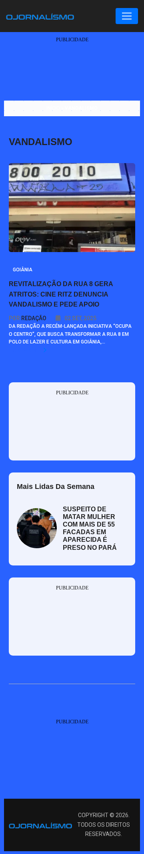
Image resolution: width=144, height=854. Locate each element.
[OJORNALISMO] (40, 15)
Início (53, 108)
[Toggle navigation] (127, 16)
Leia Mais (24, 349)
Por (27, 318)
